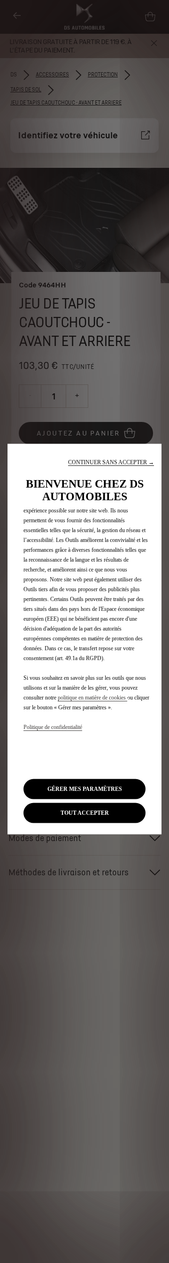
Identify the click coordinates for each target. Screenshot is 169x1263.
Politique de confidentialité (52, 727)
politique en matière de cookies (92, 697)
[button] (111, 462)
